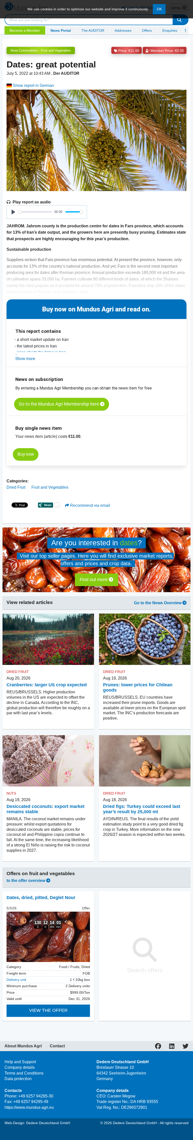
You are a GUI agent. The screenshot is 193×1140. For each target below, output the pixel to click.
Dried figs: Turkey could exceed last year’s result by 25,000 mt (141, 809)
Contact (57, 1046)
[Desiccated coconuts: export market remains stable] (48, 761)
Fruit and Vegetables (49, 487)
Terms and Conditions (24, 1073)
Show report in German (33, 85)
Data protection (18, 1079)
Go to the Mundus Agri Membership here (59, 404)
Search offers (145, 970)
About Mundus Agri (23, 1046)
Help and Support (20, 1062)
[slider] (35, 211)
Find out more (94, 579)
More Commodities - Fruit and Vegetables (41, 50)
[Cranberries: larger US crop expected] (48, 639)
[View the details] (48, 937)
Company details (20, 1067)
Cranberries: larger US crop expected (47, 684)
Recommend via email (89, 505)
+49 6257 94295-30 (35, 1096)
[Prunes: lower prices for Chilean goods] (144, 639)
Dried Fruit (16, 487)
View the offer (48, 1010)
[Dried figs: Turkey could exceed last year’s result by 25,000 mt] (144, 761)
